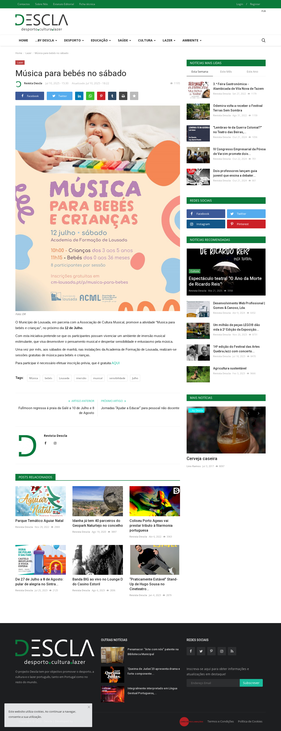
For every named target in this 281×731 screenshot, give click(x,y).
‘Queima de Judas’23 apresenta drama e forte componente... (154, 671)
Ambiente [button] (190, 40)
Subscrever (251, 683)
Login (239, 4)
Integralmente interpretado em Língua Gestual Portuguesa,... (152, 691)
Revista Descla (33, 83)
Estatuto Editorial (63, 4)
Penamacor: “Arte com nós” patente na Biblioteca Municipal (153, 652)
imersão (81, 378)
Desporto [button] (73, 40)
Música (33, 378)
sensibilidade (117, 378)
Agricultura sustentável (230, 368)
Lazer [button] (168, 40)
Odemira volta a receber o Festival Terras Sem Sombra (238, 108)
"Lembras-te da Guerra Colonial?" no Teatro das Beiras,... (237, 130)
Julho (135, 378)
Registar (255, 4)
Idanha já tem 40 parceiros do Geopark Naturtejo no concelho (97, 523)
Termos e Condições (220, 721)
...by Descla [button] (45, 40)
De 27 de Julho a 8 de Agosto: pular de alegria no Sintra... (39, 581)
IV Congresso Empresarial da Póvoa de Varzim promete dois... (239, 151)
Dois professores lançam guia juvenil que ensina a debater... (235, 173)
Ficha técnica (87, 4)
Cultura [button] (145, 40)
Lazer (28, 53)
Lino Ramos (194, 466)
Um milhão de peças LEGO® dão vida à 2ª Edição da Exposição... (236, 327)
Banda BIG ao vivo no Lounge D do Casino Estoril (97, 581)
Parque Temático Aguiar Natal (39, 521)
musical (98, 378)
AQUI (116, 363)
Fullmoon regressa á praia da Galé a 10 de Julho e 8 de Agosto (56, 410)
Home (23, 40)
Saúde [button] (123, 40)
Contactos (24, 4)
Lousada (64, 378)
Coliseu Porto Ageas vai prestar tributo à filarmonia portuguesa (151, 525)
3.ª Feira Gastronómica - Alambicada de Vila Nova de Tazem (238, 86)
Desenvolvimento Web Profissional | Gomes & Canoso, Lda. (239, 305)
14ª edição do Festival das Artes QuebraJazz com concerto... (236, 349)
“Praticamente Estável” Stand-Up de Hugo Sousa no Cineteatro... (154, 584)
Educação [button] (100, 40)
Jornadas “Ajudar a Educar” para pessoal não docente (140, 408)
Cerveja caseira (202, 458)
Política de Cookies (250, 721)
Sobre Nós (41, 4)
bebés (48, 378)
